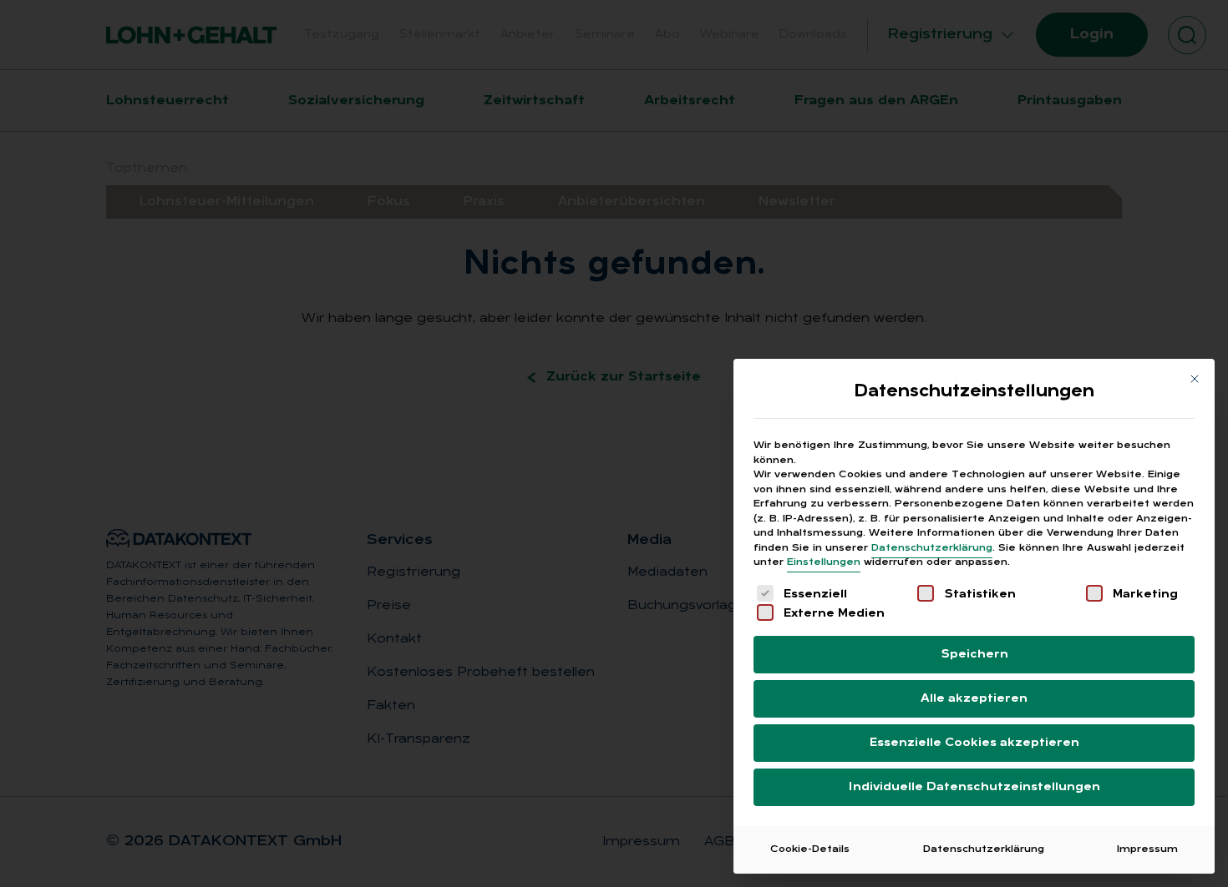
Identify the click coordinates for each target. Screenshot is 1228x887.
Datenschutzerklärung (931, 548)
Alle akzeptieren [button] (974, 699)
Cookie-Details (810, 849)
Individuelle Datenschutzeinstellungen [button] (974, 787)
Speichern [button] (974, 654)
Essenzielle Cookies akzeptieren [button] (974, 743)
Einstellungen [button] (823, 562)
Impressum (1147, 849)
